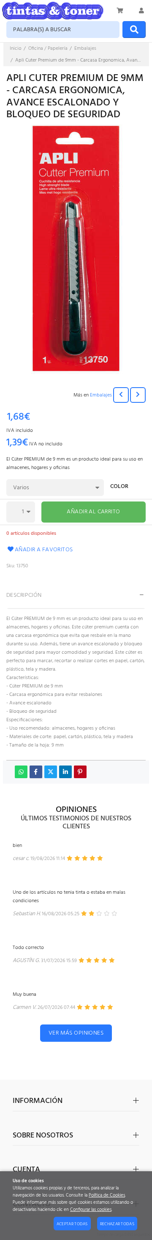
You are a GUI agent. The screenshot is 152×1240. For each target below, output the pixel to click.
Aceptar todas (72, 1224)
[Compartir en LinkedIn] (65, 772)
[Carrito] (120, 10)
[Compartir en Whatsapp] (21, 772)
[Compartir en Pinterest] (80, 772)
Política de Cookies (107, 1195)
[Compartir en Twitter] (50, 772)
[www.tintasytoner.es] (53, 10)
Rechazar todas (117, 1224)
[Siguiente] (138, 395)
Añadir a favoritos (44, 550)
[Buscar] (134, 29)
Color (119, 487)
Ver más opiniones (76, 1033)
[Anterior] (121, 395)
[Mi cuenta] (141, 10)
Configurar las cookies (90, 1209)
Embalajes (101, 395)
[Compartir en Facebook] (36, 772)
